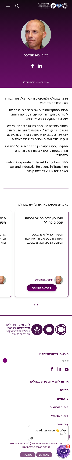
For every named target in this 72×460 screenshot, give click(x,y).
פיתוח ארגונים (59, 407)
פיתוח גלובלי (60, 415)
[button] (37, 304)
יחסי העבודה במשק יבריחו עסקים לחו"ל (44, 220)
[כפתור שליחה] (5, 360)
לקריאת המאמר (41, 287)
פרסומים (63, 398)
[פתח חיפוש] (17, 5)
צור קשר (63, 424)
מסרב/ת (28, 454)
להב (47, 82)
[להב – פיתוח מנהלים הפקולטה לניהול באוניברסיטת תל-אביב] (48, 5)
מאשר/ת (44, 454)
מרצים (41, 82)
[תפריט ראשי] (8, 5)
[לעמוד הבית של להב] (36, 331)
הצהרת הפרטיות (34, 447)
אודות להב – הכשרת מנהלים (49, 381)
